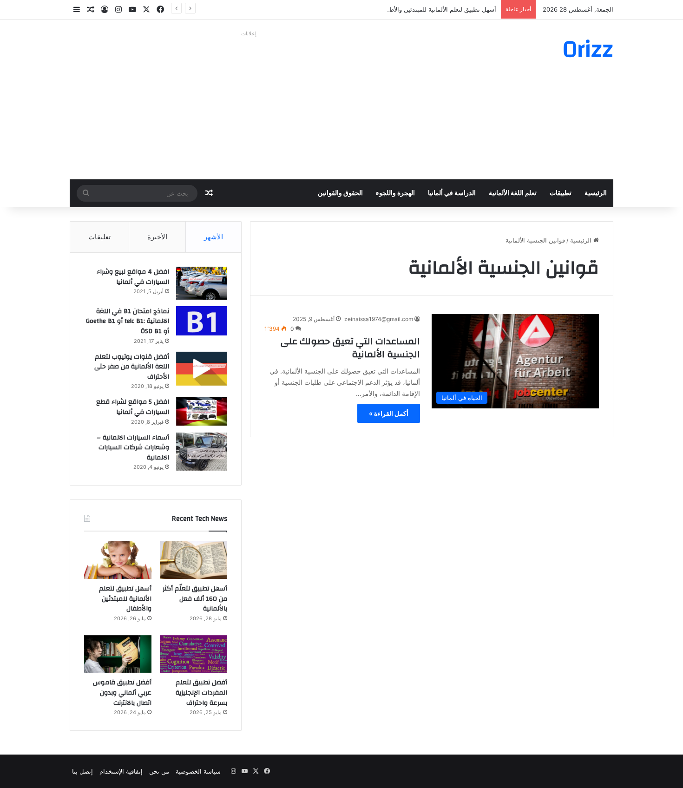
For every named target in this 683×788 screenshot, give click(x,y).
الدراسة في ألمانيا (452, 193)
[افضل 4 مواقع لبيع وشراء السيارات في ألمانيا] (201, 283)
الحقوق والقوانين (340, 193)
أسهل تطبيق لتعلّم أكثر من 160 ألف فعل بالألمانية (195, 599)
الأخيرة (157, 236)
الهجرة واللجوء (395, 193)
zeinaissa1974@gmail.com (378, 318)
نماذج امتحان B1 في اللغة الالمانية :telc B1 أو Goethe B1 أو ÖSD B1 (127, 321)
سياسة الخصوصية (198, 771)
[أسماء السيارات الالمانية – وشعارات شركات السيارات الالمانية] (201, 452)
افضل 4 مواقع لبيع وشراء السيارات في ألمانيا (133, 277)
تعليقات (99, 236)
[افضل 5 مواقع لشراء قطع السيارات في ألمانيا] (201, 411)
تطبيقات (560, 193)
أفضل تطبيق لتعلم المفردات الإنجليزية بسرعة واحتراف (201, 692)
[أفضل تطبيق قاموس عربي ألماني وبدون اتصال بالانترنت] (117, 654)
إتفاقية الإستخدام (121, 771)
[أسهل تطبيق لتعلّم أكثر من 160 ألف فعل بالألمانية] (193, 560)
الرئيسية (595, 193)
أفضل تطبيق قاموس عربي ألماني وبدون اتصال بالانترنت (122, 692)
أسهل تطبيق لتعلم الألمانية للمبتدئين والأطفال (438, 9)
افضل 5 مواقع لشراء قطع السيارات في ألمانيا (132, 407)
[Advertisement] (248, 105)
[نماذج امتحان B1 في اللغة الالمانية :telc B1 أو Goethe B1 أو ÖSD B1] (201, 320)
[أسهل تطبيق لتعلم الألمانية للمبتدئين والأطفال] (117, 560)
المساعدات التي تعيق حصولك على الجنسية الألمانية (350, 348)
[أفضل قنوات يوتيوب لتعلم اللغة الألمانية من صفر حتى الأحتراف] (201, 369)
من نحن (159, 771)
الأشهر (213, 236)
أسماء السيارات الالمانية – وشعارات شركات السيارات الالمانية (133, 448)
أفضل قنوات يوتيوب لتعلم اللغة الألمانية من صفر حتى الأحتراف (131, 367)
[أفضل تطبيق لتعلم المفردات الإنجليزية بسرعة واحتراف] (193, 654)
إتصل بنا (82, 771)
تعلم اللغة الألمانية (513, 193)
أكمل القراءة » (388, 413)
